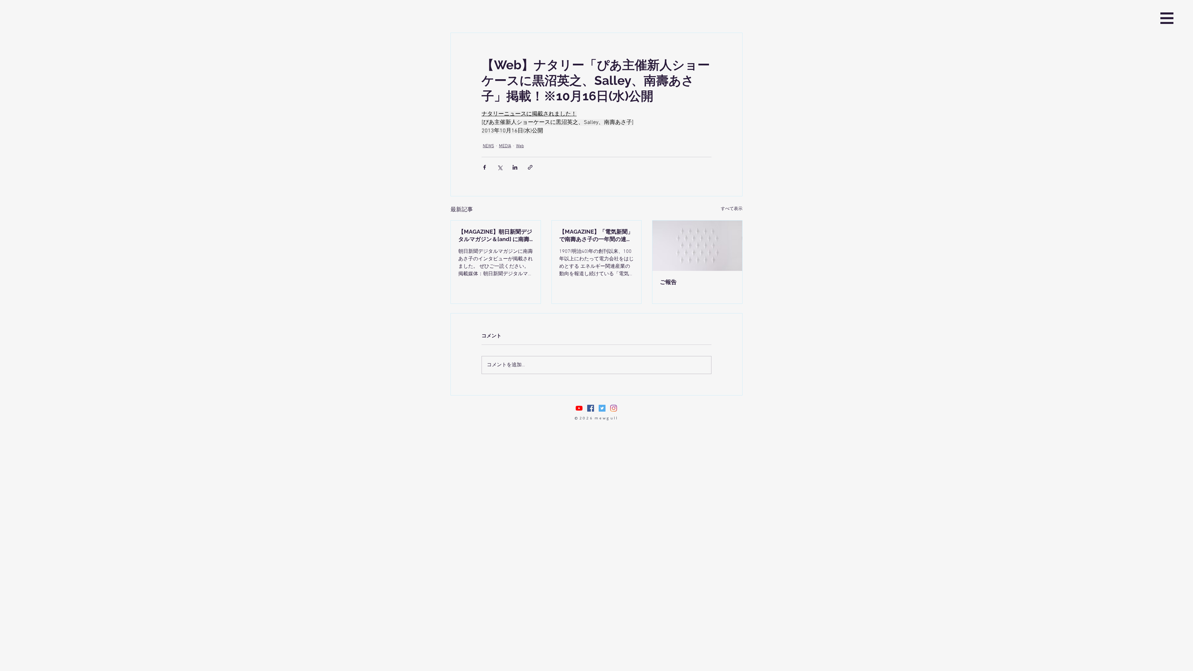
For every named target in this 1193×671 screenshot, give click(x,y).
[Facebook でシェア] (484, 167)
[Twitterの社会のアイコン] (602, 408)
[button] (1166, 18)
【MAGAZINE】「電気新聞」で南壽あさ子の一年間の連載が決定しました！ (596, 235)
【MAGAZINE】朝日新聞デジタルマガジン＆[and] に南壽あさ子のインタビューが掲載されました (495, 235)
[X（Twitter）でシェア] (500, 167)
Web (520, 146)
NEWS (488, 146)
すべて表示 (732, 209)
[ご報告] (697, 246)
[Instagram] (613, 408)
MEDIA (505, 146)
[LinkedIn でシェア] (515, 167)
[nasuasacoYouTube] (579, 408)
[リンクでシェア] (530, 167)
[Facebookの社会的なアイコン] (590, 408)
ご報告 (668, 282)
